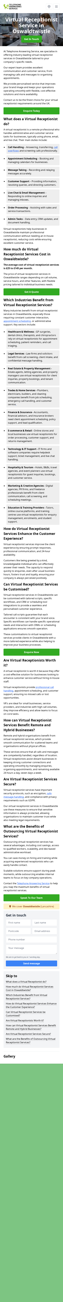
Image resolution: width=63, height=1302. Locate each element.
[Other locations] (49, 7)
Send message (31, 963)
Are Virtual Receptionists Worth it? (25, 1020)
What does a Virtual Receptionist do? (26, 981)
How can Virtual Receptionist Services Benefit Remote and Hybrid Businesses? (31, 1027)
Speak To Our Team (31, 897)
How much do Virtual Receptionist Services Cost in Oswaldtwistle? (29, 988)
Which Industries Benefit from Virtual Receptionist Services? (26, 996)
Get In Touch (31, 39)
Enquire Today (31, 110)
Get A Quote (31, 291)
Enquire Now (31, 652)
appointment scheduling (17, 321)
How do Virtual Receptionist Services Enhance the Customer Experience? (31, 1005)
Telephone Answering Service (33, 883)
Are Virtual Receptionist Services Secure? (28, 1034)
